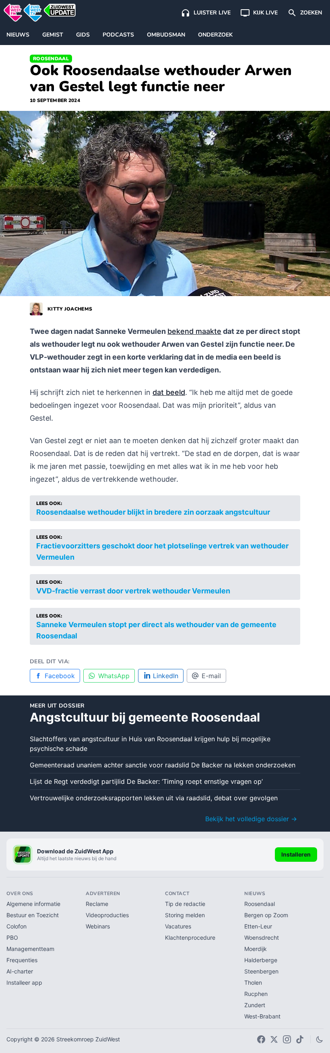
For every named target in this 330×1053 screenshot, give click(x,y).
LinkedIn (165, 676)
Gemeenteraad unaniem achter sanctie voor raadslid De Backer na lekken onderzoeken (162, 765)
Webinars (98, 926)
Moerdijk (255, 948)
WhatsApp (114, 676)
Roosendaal (51, 58)
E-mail (211, 676)
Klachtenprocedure (190, 937)
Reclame (97, 903)
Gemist (52, 35)
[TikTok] (300, 1039)
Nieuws (17, 35)
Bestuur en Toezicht (32, 915)
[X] (274, 1039)
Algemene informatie (33, 903)
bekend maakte (194, 331)
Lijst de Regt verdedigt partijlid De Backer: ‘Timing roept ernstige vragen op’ (146, 781)
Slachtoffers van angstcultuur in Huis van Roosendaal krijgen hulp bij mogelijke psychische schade (150, 743)
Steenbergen (261, 971)
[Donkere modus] (320, 1039)
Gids (83, 35)
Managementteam (30, 948)
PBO (12, 937)
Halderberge (260, 960)
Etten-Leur (258, 926)
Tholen (253, 982)
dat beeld (169, 392)
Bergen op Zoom (266, 915)
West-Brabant (262, 1016)
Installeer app (24, 982)
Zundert (254, 1005)
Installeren (296, 854)
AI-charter (19, 971)
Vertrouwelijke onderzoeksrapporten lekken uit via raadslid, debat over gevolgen (154, 798)
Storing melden (185, 915)
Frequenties (21, 960)
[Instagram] (287, 1039)
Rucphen (256, 993)
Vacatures (178, 926)
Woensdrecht (261, 937)
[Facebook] (261, 1039)
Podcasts (118, 35)
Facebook (60, 676)
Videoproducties (107, 915)
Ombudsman (166, 35)
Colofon (16, 926)
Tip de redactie (185, 903)
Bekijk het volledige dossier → (251, 819)
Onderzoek (215, 35)
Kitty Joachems (69, 309)
